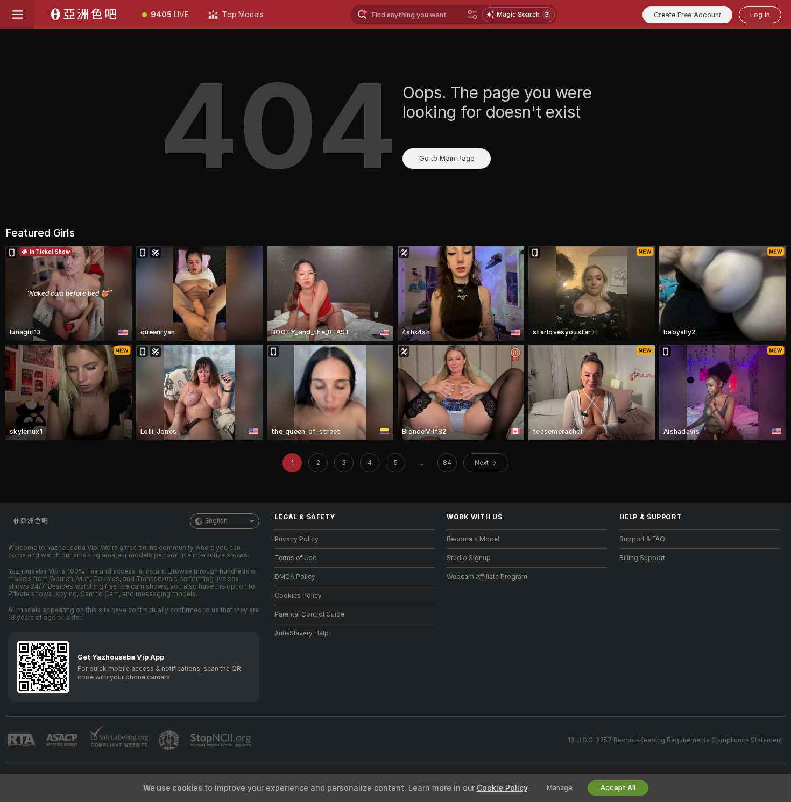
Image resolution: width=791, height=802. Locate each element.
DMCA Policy (294, 577)
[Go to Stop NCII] (221, 740)
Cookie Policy (502, 788)
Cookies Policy (298, 595)
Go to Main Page (446, 158)
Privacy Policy (296, 539)
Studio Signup (469, 558)
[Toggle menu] (17, 14)
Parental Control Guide (309, 614)
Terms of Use (295, 558)
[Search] (472, 14)
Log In (760, 15)
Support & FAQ (642, 539)
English (216, 521)
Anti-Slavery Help (301, 633)
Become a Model (473, 539)
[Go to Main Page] (83, 14)
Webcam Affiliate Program (487, 577)
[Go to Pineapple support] (170, 740)
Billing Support (642, 558)
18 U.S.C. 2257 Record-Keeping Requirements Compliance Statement (675, 740)
